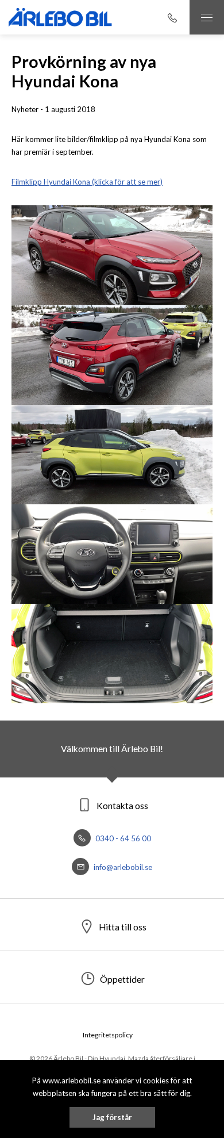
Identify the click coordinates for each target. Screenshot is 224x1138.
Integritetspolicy (108, 1034)
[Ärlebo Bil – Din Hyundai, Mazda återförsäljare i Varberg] (60, 17)
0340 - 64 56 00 (122, 838)
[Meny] (207, 17)
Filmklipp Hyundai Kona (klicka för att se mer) (87, 181)
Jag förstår (112, 1117)
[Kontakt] (172, 17)
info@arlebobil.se (122, 867)
